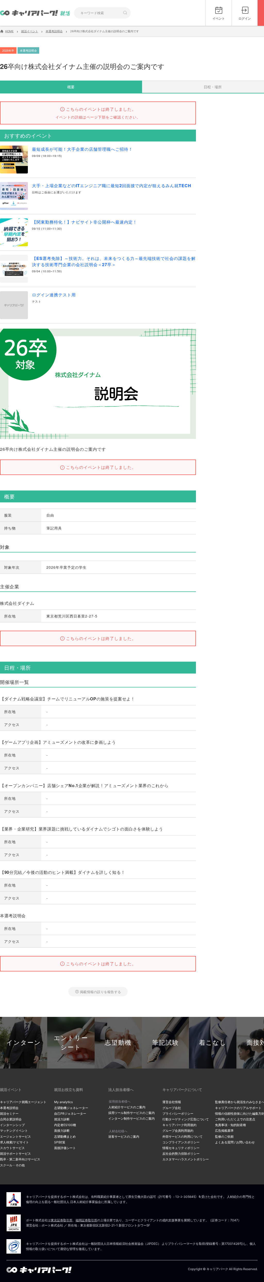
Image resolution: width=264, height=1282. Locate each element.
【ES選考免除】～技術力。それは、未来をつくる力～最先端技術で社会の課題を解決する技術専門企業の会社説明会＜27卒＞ (114, 261)
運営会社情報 (171, 1102)
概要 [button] (71, 86)
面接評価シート (65, 1148)
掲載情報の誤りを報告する (100, 991)
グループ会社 (171, 1108)
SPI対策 (59, 1142)
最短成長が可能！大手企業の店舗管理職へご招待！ (82, 149)
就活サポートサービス (15, 1154)
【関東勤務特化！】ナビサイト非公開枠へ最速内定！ (84, 222)
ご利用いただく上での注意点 (235, 1119)
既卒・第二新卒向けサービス (20, 1159)
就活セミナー (9, 1113)
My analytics (63, 1102)
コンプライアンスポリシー (181, 1142)
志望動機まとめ (65, 1136)
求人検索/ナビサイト (14, 1142)
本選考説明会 (9, 1108)
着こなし (213, 1042)
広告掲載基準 (224, 1131)
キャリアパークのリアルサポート (238, 1108)
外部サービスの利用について (182, 1136)
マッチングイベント (14, 1131)
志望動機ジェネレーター (71, 1108)
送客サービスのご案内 (123, 1136)
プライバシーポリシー (177, 1113)
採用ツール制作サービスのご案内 (131, 1113)
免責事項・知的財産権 (230, 1125)
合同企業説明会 (11, 1119)
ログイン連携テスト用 (54, 295)
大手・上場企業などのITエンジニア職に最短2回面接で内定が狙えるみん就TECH (111, 185)
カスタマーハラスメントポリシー (185, 1159)
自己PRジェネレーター (70, 1113)
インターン (23, 1042)
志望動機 (118, 1042)
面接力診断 (62, 1131)
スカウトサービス (12, 1148)
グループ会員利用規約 (177, 1131)
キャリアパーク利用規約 (179, 1125)
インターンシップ (12, 1125)
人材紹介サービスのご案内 (126, 1107)
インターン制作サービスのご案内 (131, 1118)
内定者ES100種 (65, 1125)
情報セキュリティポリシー (181, 1148)
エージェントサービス (15, 1136)
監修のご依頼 (224, 1136)
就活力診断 (62, 1119)
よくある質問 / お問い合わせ (235, 1142)
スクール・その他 (12, 1165)
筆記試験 (165, 1042)
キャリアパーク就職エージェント (23, 1102)
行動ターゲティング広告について (185, 1119)
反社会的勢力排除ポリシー (181, 1154)
